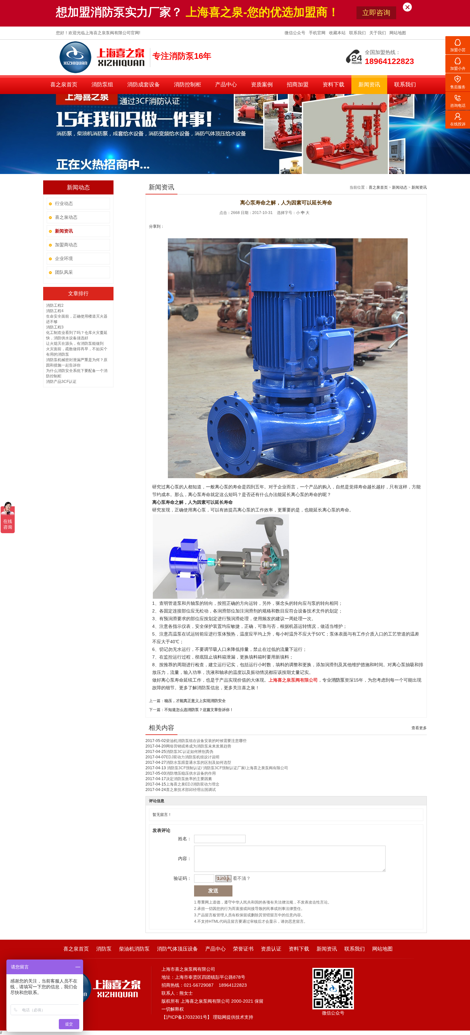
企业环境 (64, 258)
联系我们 (358, 32)
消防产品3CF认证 (61, 381)
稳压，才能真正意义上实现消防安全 (195, 701)
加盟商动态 (66, 244)
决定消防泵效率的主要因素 (189, 779)
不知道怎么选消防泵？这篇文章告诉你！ (198, 709)
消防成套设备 (143, 85)
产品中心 (226, 85)
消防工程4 (55, 311)
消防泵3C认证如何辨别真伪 (189, 751)
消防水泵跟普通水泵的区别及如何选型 (198, 762)
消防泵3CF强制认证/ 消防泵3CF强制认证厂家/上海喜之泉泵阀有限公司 (227, 768)
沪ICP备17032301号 (186, 1017)
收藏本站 (338, 32)
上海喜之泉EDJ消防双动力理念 (192, 784)
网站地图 (397, 32)
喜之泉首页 (63, 85)
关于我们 (378, 32)
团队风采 (64, 272)
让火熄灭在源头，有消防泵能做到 (75, 343)
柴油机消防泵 (134, 949)
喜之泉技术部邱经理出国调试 (191, 789)
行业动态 (64, 203)
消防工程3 (55, 327)
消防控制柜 (187, 85)
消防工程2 (55, 305)
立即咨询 (376, 13)
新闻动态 (399, 187)
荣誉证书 (243, 949)
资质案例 (262, 85)
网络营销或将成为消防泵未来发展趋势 (198, 746)
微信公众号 (296, 32)
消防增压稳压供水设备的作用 (191, 773)
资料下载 (333, 85)
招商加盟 (298, 85)
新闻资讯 (369, 85)
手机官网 (318, 32)
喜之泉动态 (66, 217)
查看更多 (419, 728)
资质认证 (271, 949)
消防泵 (104, 949)
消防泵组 (102, 85)
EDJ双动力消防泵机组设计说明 (192, 757)
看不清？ (242, 878)
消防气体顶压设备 (177, 949)
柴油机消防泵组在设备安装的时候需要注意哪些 (206, 741)
